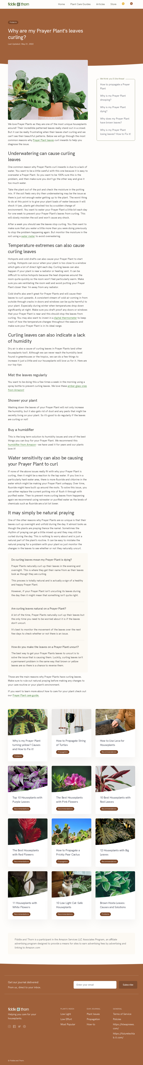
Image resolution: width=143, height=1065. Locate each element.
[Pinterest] (25, 1027)
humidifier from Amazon (22, 444)
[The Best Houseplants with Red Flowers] (27, 833)
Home (61, 4)
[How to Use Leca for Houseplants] (115, 724)
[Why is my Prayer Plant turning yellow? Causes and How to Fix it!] (27, 724)
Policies (117, 1019)
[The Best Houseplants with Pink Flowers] (71, 780)
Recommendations (109, 752)
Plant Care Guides (80, 4)
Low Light (65, 1014)
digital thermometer (65, 317)
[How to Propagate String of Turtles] (71, 724)
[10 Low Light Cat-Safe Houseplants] (71, 886)
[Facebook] (15, 1027)
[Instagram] (10, 1027)
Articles (100, 4)
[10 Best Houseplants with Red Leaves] (115, 780)
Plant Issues (93, 1014)
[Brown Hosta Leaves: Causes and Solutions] (115, 886)
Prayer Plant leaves (43, 140)
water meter (28, 236)
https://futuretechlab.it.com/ (124, 1035)
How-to (91, 1024)
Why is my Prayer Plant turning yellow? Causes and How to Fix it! (26, 745)
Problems (13, 22)
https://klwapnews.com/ (124, 1026)
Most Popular (67, 1024)
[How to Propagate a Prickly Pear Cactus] (71, 833)
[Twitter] (20, 1027)
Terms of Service (122, 1014)
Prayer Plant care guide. (26, 695)
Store (113, 4)
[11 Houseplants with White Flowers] (27, 886)
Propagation (62, 752)
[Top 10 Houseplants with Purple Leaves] (27, 780)
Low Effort (66, 1019)
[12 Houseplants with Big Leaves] (115, 833)
